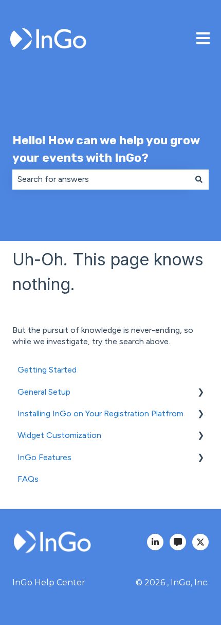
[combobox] (100, 179)
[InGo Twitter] (200, 542)
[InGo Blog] (178, 542)
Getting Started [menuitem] (47, 370)
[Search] (199, 179)
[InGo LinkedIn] (155, 542)
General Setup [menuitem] (43, 392)
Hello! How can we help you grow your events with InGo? (105, 149)
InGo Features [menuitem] (44, 457)
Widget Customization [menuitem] (59, 435)
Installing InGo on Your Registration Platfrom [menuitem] (100, 413)
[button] (200, 392)
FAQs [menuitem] (28, 479)
